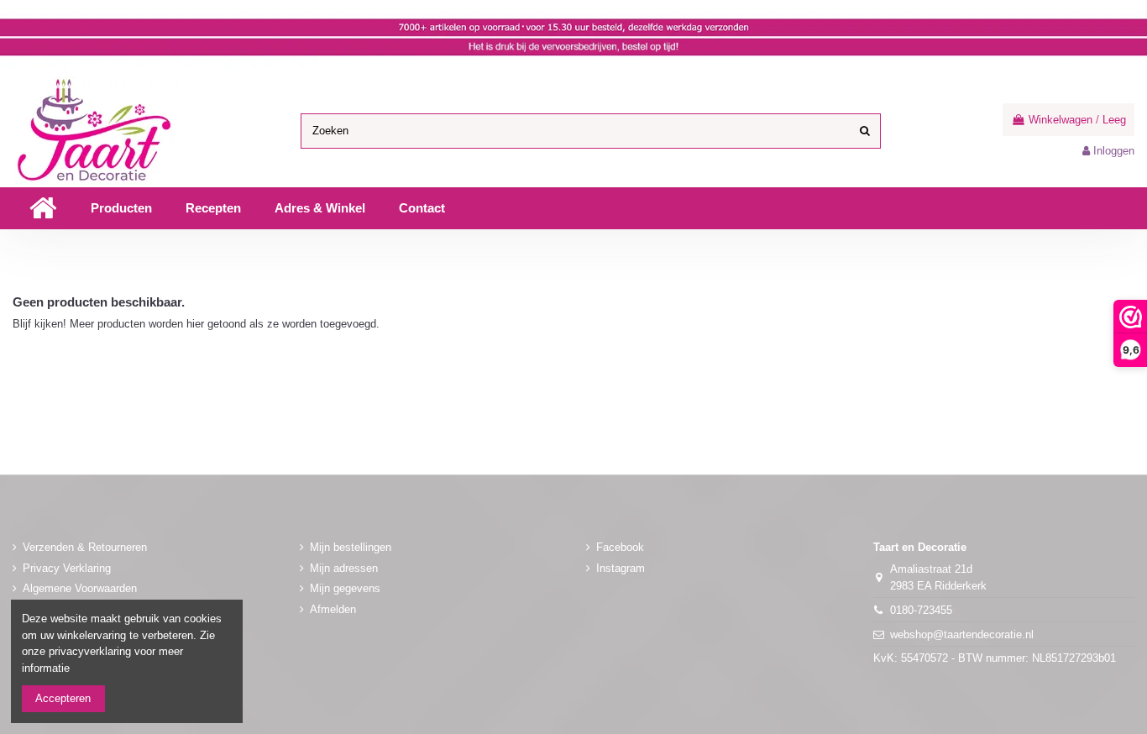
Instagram (620, 568)
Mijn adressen (344, 568)
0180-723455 (921, 610)
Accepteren (63, 698)
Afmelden (333, 609)
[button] (121, 208)
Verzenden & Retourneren (85, 547)
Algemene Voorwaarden (80, 588)
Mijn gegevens (345, 588)
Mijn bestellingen (350, 547)
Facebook (620, 547)
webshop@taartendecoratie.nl (962, 634)
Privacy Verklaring (67, 568)
